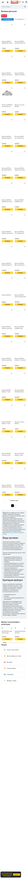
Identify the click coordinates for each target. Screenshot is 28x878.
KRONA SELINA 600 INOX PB (20, 632)
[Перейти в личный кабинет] (26, 2)
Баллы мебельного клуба (14, 656)
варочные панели (13, 532)
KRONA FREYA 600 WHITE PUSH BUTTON (7, 632)
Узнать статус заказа (13, 650)
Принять (17, 874)
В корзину (7, 50)
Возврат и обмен (11, 680)
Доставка (9, 662)
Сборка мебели (11, 668)
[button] (7, 2)
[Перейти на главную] (14, 2)
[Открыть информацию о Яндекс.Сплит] (7, 46)
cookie (10, 873)
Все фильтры (8, 19)
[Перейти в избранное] (20, 2)
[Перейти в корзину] (23, 2)
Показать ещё (14, 500)
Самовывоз (10, 674)
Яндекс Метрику (5, 874)
